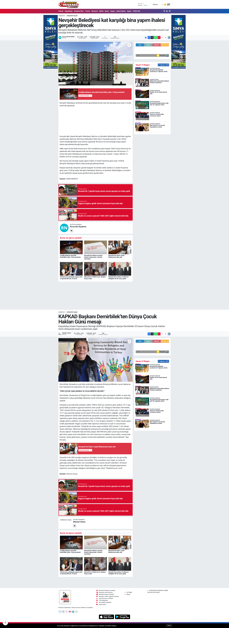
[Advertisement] (96, 120)
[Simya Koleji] (50, 41)
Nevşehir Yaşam (72, 15)
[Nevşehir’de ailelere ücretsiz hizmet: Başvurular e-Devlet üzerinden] (95, 247)
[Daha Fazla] (159, 37)
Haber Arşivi (102, 604)
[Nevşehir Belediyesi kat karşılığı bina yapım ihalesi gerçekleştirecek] (95, 63)
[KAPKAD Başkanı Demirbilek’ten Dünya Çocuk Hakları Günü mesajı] (95, 360)
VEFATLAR (136, 11)
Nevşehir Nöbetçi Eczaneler (107, 590)
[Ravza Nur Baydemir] (64, 228)
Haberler (61, 15)
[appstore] (107, 617)
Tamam (169, 625)
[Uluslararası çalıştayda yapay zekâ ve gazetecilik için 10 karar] (71, 269)
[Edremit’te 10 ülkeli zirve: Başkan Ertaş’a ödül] (95, 269)
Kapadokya (69, 11)
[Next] (73, 611)
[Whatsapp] (76, 611)
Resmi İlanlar (121, 11)
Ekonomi (95, 11)
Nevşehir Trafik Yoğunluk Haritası (109, 596)
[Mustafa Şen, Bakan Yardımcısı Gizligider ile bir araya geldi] (119, 269)
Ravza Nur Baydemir (78, 227)
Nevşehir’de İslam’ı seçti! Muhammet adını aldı (116, 256)
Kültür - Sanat (104, 11)
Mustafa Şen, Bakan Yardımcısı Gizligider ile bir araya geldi (118, 277)
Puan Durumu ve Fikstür (106, 598)
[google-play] (123, 617)
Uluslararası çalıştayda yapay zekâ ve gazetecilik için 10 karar (71, 277)
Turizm (87, 11)
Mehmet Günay (79, 522)
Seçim (129, 11)
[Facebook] (59, 611)
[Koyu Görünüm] (167, 11)
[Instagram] (66, 611)
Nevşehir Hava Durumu (106, 592)
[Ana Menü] (169, 11)
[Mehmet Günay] (66, 520)
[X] (63, 611)
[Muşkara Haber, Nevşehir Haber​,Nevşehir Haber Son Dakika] (68, 4)
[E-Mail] (71, 230)
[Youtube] (69, 611)
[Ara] (164, 11)
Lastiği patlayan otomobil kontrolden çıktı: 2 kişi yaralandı (70, 256)
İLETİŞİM (129, 592)
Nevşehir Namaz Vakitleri (106, 594)
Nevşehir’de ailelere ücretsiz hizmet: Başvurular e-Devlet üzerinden (93, 257)
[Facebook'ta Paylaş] (149, 37)
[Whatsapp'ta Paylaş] (155, 37)
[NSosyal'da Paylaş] (145, 37)
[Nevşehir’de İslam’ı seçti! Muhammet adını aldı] (119, 247)
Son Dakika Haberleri (105, 602)
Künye (128, 594)
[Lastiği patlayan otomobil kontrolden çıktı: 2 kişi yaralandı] (71, 247)
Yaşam (112, 11)
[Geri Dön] (5, 622)
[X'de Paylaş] (152, 37)
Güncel (60, 11)
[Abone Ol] (169, 37)
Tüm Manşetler (103, 600)
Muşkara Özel (79, 11)
